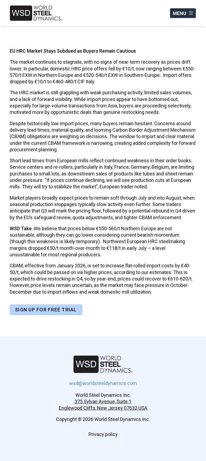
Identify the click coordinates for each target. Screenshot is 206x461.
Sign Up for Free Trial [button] (46, 309)
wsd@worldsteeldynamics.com (103, 383)
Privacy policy (103, 434)
